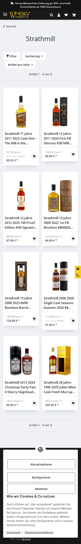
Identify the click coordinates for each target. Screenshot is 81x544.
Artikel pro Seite (19, 65)
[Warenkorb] (74, 15)
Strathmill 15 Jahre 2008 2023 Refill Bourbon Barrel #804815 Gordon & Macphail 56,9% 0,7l (19, 303)
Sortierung (32, 56)
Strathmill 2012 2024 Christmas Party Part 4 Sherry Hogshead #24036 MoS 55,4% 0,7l (20, 387)
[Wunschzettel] (66, 15)
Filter (13, 56)
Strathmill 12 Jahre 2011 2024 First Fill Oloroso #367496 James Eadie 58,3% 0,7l (57, 139)
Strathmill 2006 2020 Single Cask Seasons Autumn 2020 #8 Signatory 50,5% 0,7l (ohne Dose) (59, 303)
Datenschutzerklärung (39, 532)
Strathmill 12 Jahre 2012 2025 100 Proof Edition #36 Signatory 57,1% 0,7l (21, 223)
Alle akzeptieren (41, 464)
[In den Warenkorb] (34, 156)
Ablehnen (41, 488)
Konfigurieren (41, 477)
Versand (25, 539)
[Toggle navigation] (5, 12)
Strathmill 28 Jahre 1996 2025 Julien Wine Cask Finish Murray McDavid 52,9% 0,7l (60, 387)
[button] (52, 15)
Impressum (13, 532)
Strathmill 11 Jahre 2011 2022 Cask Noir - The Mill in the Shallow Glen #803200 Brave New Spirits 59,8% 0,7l (21, 139)
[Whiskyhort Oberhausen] (23, 15)
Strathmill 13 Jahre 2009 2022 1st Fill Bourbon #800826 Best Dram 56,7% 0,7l (59, 223)
